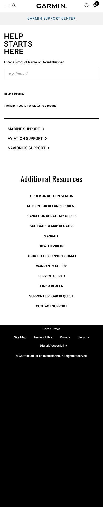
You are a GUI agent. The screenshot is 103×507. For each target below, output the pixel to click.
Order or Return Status (51, 196)
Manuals (51, 236)
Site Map (20, 337)
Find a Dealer (51, 286)
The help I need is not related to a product (30, 105)
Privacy (65, 337)
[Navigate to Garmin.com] (51, 6)
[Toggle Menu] (3, 5)
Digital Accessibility (53, 345)
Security (83, 337)
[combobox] (51, 73)
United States (51, 329)
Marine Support (24, 129)
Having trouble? (14, 93)
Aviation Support (25, 138)
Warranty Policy (51, 266)
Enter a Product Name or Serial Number (34, 62)
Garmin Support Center (51, 18)
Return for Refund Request (51, 206)
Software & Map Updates (52, 226)
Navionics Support (27, 148)
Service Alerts (51, 276)
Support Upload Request (51, 296)
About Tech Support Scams (51, 256)
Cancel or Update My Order (51, 216)
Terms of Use (43, 337)
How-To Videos (51, 246)
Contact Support (51, 306)
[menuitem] (14, 6)
